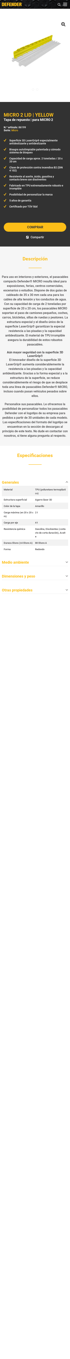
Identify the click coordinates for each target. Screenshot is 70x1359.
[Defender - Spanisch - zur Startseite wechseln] (12, 4)
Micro (14, 130)
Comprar (35, 227)
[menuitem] (59, 4)
